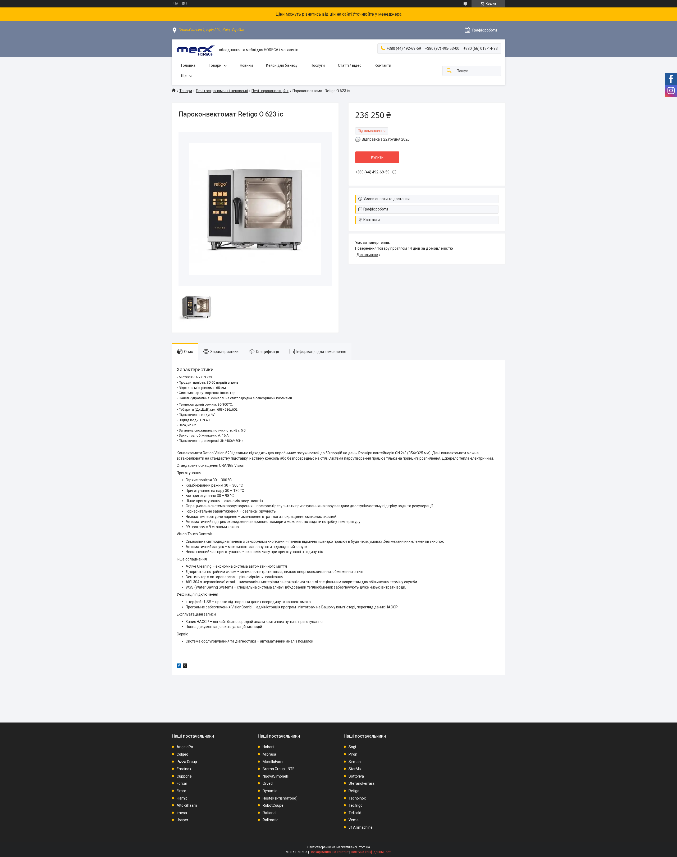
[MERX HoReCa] (195, 49)
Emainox (184, 769)
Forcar (182, 783)
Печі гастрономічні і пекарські (222, 91)
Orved (268, 783)
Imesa (182, 813)
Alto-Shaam (187, 805)
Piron (353, 754)
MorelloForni (273, 762)
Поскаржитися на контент (329, 852)
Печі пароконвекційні (270, 91)
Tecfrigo (356, 805)
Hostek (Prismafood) (280, 798)
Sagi (352, 747)
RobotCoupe (273, 805)
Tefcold (355, 813)
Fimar (181, 791)
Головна (188, 65)
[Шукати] (449, 71)
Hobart (268, 747)
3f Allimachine (361, 827)
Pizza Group (187, 762)
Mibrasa (269, 754)
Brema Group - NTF (278, 769)
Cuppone (184, 776)
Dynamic (270, 791)
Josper (182, 820)
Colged (182, 754)
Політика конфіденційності (371, 852)
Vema (354, 820)
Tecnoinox (357, 798)
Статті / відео (350, 65)
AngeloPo (185, 747)
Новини (246, 65)
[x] (185, 666)
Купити (377, 157)
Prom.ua (364, 847)
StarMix (355, 769)
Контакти (383, 65)
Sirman (355, 762)
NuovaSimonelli (276, 776)
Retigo (354, 791)
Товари (215, 65)
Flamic (182, 798)
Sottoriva (356, 776)
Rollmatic (270, 820)
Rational (269, 813)
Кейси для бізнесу (282, 65)
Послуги (318, 65)
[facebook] (179, 666)
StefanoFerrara (361, 783)
